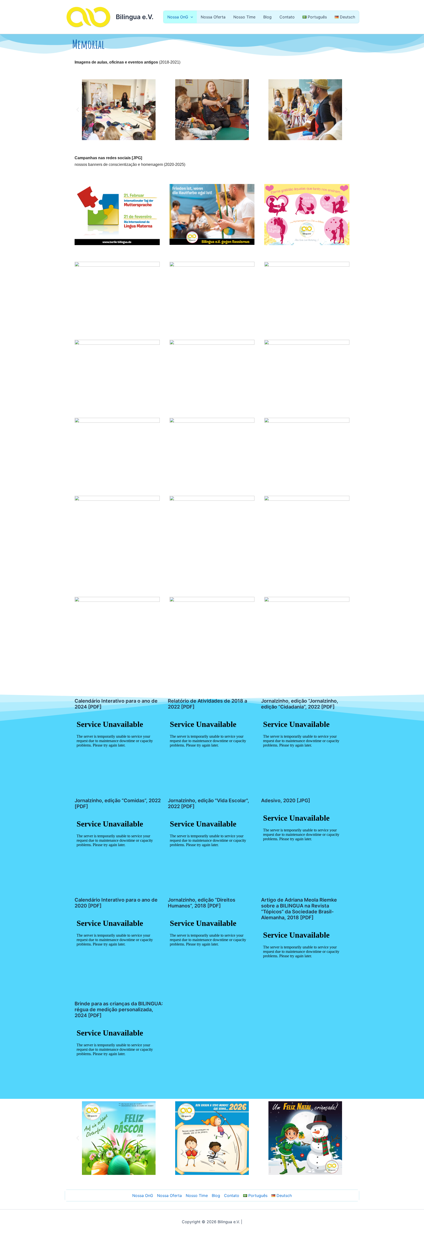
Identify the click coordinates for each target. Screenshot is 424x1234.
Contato (287, 16)
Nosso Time (244, 16)
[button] (190, 17)
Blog (267, 16)
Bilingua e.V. (135, 17)
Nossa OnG (177, 16)
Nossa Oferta (213, 16)
